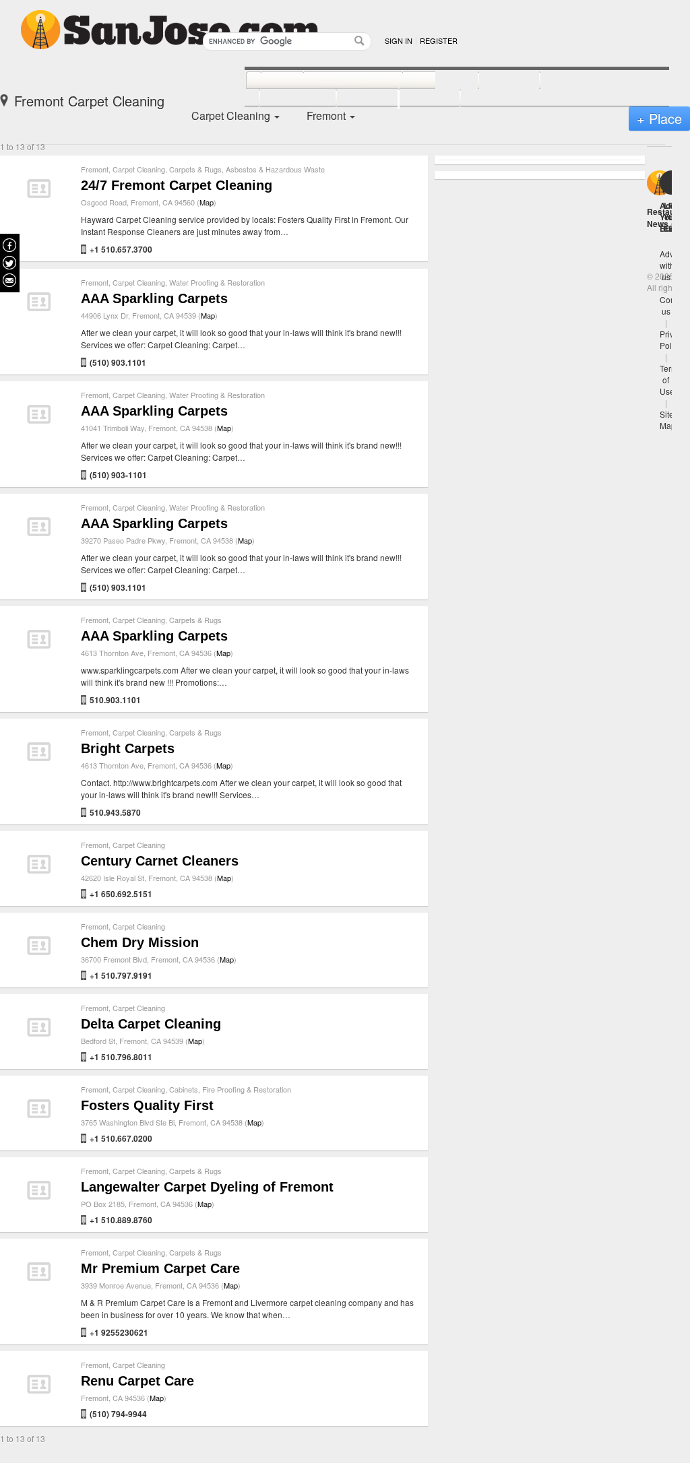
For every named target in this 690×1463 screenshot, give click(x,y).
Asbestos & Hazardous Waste (275, 169)
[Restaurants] (337, 80)
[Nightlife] (425, 80)
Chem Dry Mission (140, 942)
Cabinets (183, 1089)
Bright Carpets (128, 748)
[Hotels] (494, 80)
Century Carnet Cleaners (160, 860)
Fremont (94, 169)
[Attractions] (572, 80)
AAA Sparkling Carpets (154, 298)
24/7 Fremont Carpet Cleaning (176, 185)
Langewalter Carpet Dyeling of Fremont (207, 1186)
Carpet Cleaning (139, 169)
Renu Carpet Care (137, 1380)
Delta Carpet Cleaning (151, 1023)
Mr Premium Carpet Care (160, 1268)
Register (439, 40)
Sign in (398, 40)
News (657, 224)
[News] (267, 80)
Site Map (668, 419)
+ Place (659, 118)
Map (206, 202)
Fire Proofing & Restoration (246, 1089)
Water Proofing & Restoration (217, 282)
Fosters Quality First (147, 1105)
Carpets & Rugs (195, 169)
